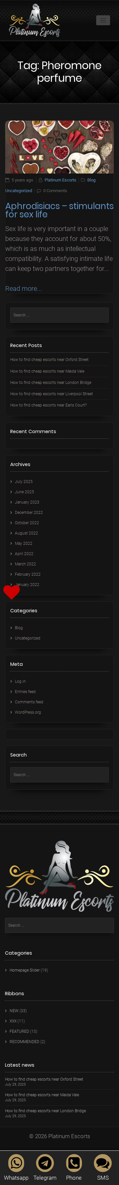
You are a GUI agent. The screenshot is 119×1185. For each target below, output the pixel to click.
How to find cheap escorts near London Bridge (50, 382)
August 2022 (26, 533)
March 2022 (25, 564)
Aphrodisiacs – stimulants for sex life (59, 210)
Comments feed (29, 702)
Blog (91, 180)
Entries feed (25, 691)
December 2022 (29, 512)
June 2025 (24, 492)
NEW (14, 1010)
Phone (74, 1177)
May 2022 (23, 543)
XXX (13, 1021)
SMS (103, 1177)
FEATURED (19, 1031)
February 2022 (28, 574)
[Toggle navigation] (103, 20)
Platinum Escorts (60, 180)
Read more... (23, 289)
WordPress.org (28, 712)
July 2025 (24, 481)
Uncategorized (18, 190)
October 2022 (27, 523)
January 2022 (27, 584)
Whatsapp (16, 1177)
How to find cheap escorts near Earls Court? (48, 405)
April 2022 (24, 553)
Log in (20, 681)
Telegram (45, 1177)
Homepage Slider (25, 970)
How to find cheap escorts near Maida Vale (47, 371)
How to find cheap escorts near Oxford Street (49, 359)
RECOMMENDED (24, 1041)
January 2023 (27, 502)
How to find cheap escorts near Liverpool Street (51, 394)
